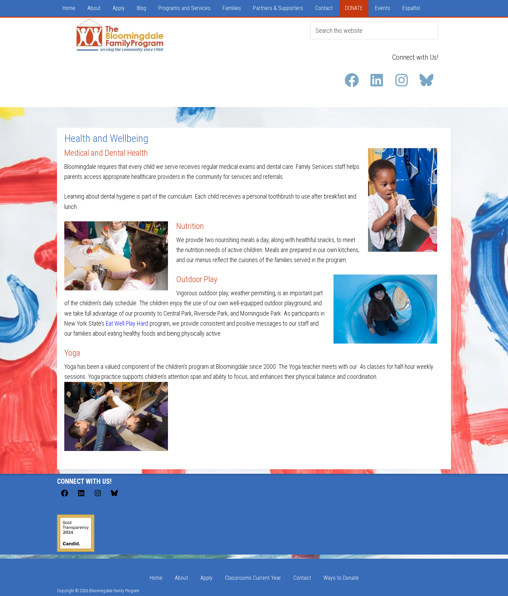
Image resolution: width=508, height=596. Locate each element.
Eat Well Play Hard (127, 323)
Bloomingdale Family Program (121, 35)
